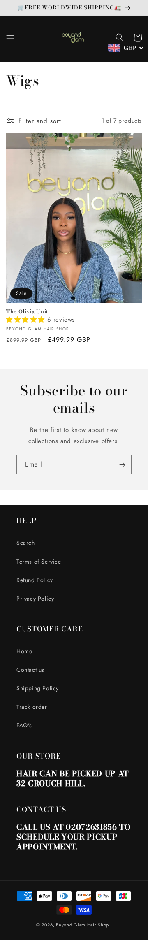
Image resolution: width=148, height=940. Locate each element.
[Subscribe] (122, 464)
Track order (31, 707)
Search (25, 542)
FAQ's (24, 725)
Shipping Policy (37, 688)
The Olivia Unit (27, 311)
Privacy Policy (35, 598)
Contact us (30, 670)
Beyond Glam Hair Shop (82, 924)
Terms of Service (38, 561)
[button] (10, 39)
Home (24, 651)
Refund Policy (34, 580)
